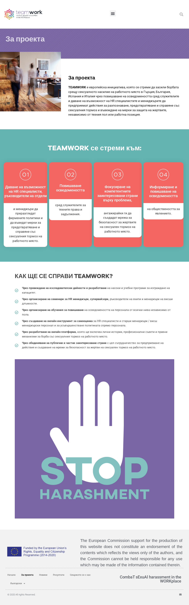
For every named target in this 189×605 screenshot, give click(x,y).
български (16, 583)
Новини (43, 574)
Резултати (58, 574)
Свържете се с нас (80, 574)
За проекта (27, 574)
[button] (113, 13)
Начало (11, 574)
